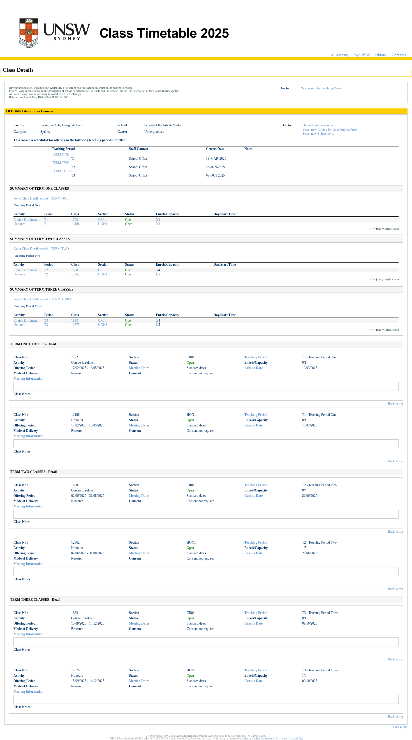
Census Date (253, 368)
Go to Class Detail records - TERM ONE (40, 198)
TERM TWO (61, 163)
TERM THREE (62, 171)
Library (380, 55)
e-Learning (339, 55)
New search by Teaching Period (321, 88)
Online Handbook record (318, 125)
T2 (46, 270)
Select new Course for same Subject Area (329, 129)
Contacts (399, 55)
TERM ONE (60, 154)
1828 (74, 270)
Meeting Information (28, 379)
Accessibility (296, 738)
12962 (75, 274)
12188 (75, 224)
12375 (75, 325)
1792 (74, 220)
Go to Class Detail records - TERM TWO (41, 249)
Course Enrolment (25, 220)
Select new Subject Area (318, 134)
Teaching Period (255, 357)
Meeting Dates (139, 368)
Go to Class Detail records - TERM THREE (42, 299)
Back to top (395, 404)
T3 (46, 321)
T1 (46, 220)
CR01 (102, 220)
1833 (74, 321)
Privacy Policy (252, 738)
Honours (19, 224)
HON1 (102, 224)
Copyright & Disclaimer (274, 738)
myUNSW (362, 55)
